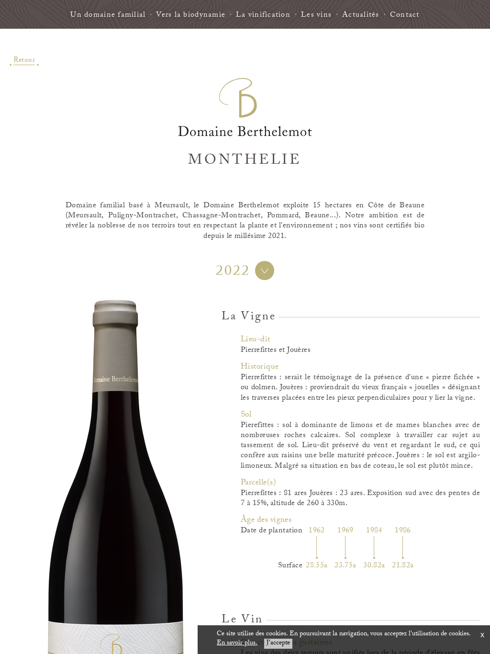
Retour (24, 60)
